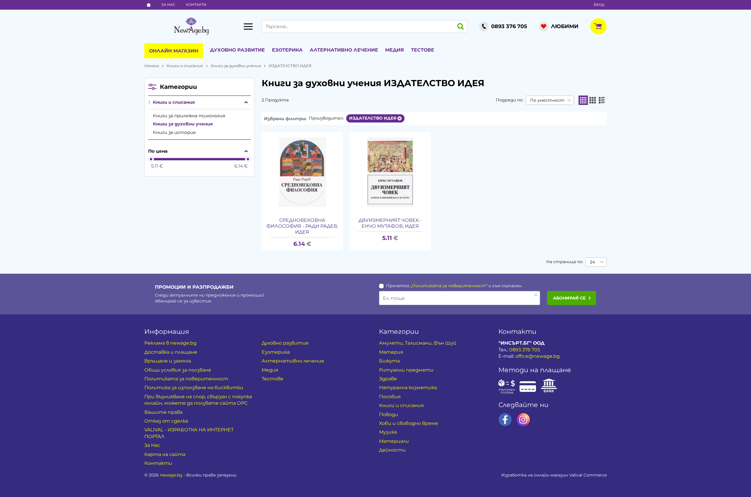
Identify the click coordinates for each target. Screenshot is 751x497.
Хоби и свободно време (408, 423)
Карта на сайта (164, 454)
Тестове (422, 50)
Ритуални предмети (406, 370)
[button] (583, 100)
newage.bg (171, 475)
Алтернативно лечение (344, 50)
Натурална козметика (408, 387)
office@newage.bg (537, 356)
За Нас (168, 4)
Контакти (196, 4)
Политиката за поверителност (449, 285)
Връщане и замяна (167, 361)
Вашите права (163, 412)
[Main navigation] (248, 26)
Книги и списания (185, 65)
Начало (151, 65)
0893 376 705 (524, 350)
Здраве (388, 379)
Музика (388, 432)
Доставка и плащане (170, 352)
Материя (391, 352)
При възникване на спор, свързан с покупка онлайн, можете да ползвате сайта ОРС (198, 400)
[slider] (151, 159)
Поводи (388, 414)
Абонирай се (569, 298)
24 (592, 262)
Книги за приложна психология (189, 115)
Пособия (390, 396)
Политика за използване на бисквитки (193, 387)
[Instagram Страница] (523, 419)
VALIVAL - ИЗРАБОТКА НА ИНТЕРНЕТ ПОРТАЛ (189, 433)
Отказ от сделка (166, 421)
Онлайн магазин (173, 51)
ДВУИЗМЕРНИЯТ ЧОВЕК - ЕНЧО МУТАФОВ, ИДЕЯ (390, 223)
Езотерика (287, 50)
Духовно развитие (237, 50)
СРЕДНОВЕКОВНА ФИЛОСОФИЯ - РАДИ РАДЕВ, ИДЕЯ (302, 226)
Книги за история (174, 132)
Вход (599, 4)
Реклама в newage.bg (170, 343)
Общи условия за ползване (177, 370)
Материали (394, 441)
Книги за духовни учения (236, 65)
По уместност (547, 100)
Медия (394, 50)
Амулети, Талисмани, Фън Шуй (417, 343)
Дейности (392, 450)
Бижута (389, 361)
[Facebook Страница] (505, 419)
